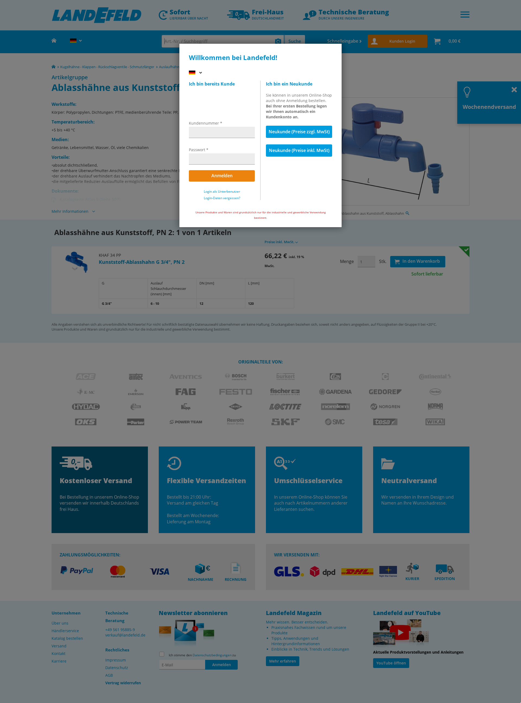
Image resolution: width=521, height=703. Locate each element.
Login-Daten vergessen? (222, 198)
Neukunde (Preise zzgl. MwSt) (299, 132)
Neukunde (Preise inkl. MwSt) (299, 150)
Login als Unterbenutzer (222, 192)
